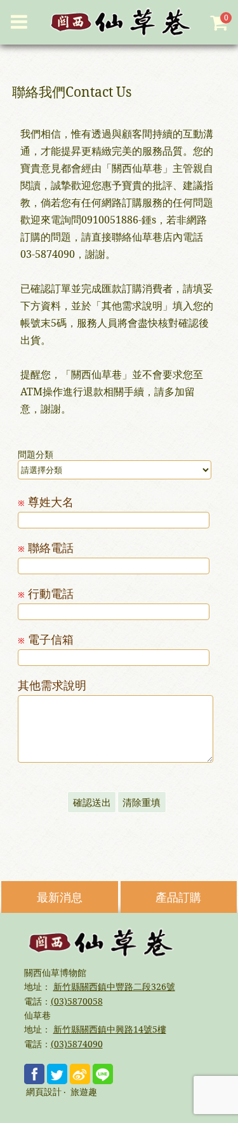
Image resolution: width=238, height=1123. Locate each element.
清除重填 (141, 802)
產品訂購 (178, 897)
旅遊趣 (83, 1092)
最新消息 (60, 897)
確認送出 (92, 802)
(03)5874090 (77, 1044)
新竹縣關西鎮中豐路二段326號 (114, 986)
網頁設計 (44, 1092)
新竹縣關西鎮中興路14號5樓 (109, 1029)
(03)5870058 (77, 1001)
